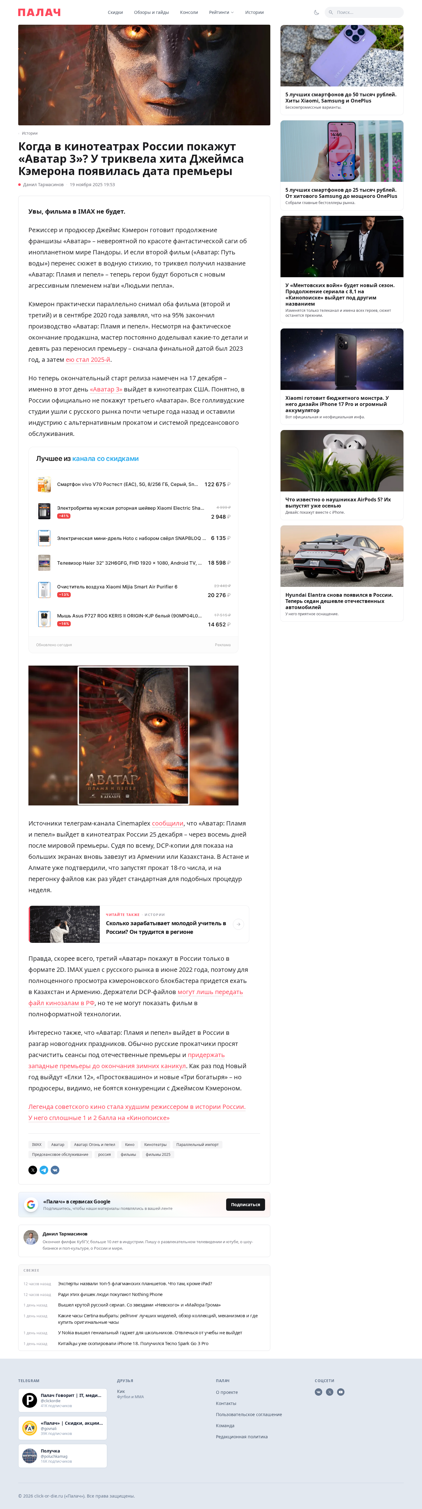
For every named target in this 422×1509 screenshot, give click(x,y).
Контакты (226, 1403)
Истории (254, 12)
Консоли (189, 12)
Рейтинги (219, 12)
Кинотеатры (155, 1144)
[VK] (55, 1170)
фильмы (128, 1154)
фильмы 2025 (158, 1154)
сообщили (168, 823)
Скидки (115, 12)
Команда (225, 1425)
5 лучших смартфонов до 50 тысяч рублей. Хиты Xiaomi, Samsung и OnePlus (341, 97)
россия (104, 1154)
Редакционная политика (242, 1437)
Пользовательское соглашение (249, 1414)
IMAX (36, 1144)
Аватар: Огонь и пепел (94, 1144)
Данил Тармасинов (43, 184)
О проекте (227, 1392)
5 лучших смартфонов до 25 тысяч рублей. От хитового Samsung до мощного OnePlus (341, 192)
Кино (129, 1144)
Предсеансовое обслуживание (60, 1154)
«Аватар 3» (106, 389)
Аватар (57, 1144)
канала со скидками (105, 458)
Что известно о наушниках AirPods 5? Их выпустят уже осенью (338, 502)
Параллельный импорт (197, 1144)
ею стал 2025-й (88, 359)
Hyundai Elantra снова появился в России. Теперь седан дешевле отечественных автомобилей (339, 601)
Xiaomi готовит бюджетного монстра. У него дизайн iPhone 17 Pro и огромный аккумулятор (337, 404)
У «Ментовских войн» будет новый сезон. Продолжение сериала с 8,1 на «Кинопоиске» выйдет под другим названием (340, 294)
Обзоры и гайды (151, 12)
